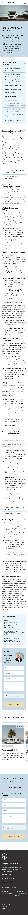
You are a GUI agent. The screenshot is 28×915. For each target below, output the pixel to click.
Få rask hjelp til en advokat (13, 120)
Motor (4, 25)
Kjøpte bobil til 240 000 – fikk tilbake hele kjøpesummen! (15, 116)
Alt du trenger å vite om (9, 63)
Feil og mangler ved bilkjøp (13, 513)
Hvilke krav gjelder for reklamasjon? (11, 177)
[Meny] (25, 3)
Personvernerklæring (8, 878)
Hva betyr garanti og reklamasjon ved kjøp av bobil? (16, 104)
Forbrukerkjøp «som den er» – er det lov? (14, 508)
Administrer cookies (7, 882)
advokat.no (5, 891)
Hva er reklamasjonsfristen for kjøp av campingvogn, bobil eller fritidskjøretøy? (11, 624)
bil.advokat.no (19, 891)
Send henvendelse (14, 704)
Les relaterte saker (10, 96)
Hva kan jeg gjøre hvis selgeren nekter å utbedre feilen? (11, 632)
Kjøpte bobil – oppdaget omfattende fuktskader (14, 110)
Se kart (4, 908)
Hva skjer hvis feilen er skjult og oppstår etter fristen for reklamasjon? (12, 640)
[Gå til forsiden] (9, 3)
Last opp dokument (12, 695)
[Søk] (22, 3)
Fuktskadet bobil (12, 100)
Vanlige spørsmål (10, 92)
